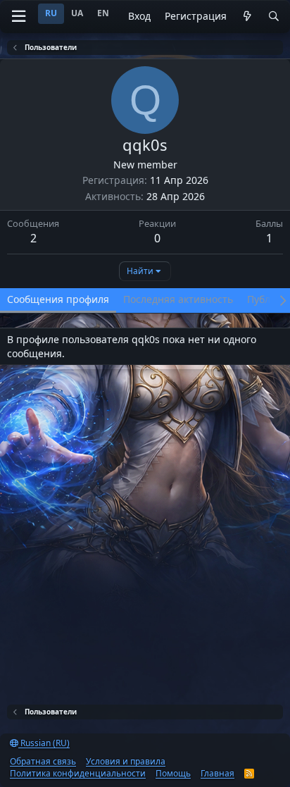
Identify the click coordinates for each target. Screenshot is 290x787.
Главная (217, 773)
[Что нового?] (247, 17)
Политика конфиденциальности (78, 773)
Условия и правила (125, 761)
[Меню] (18, 16)
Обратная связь (43, 761)
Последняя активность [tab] (178, 299)
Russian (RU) (44, 743)
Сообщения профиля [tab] (58, 299)
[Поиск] (273, 17)
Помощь (173, 773)
